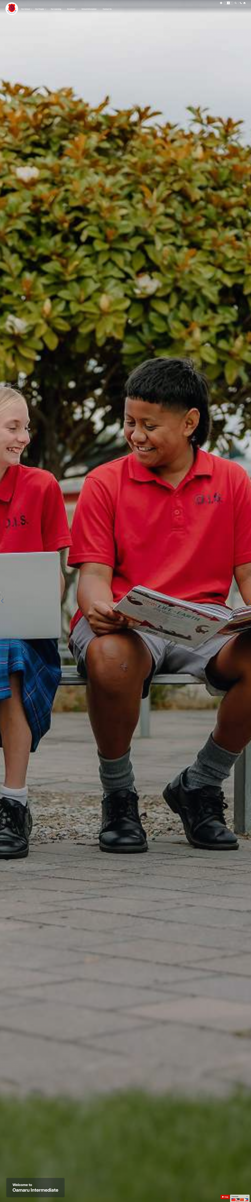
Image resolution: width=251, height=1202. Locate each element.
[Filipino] (246, 1199)
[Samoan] (233, 1199)
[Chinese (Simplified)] (242, 1199)
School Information (89, 9)
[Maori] (238, 1199)
